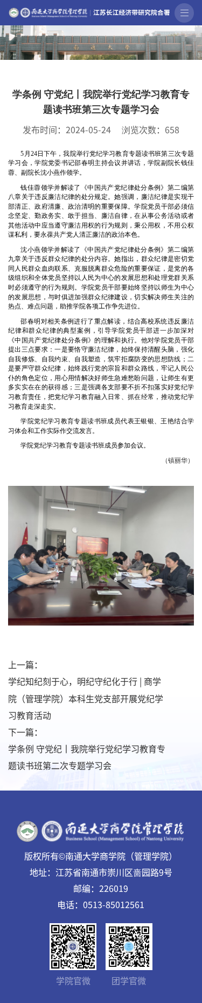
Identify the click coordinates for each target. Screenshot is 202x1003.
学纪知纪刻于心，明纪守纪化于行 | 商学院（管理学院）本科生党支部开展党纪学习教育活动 (85, 698)
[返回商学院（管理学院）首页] (89, 10)
